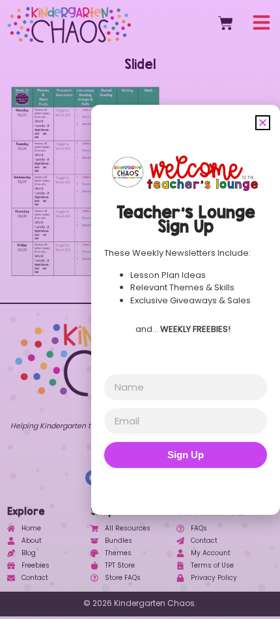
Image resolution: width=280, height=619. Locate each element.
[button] (263, 123)
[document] (140, 309)
